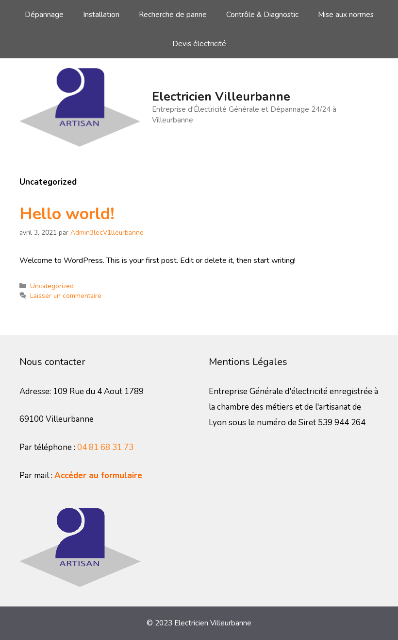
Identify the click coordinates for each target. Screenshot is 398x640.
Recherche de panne (173, 14)
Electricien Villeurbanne (221, 96)
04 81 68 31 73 (105, 447)
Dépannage (44, 14)
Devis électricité (199, 44)
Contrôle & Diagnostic (262, 14)
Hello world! (67, 214)
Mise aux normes (346, 14)
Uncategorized (52, 286)
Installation (101, 14)
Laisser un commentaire (65, 295)
